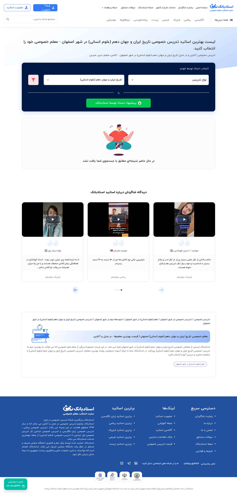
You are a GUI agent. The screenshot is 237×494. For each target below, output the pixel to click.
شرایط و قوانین (204, 451)
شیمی (165, 20)
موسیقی (111, 20)
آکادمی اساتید (164, 430)
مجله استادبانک (145, 7)
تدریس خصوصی (202, 319)
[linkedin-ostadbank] (136, 465)
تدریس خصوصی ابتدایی (46, 431)
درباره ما (208, 423)
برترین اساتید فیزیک (120, 430)
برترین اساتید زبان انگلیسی (116, 416)
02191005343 (191, 464)
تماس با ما (207, 430)
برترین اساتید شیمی (120, 437)
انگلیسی (199, 20)
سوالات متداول (128, 7)
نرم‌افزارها (125, 20)
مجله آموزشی (165, 423)
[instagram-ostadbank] (121, 465)
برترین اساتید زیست (120, 444)
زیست (154, 20)
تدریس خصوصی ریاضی (34, 427)
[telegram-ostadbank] (129, 465)
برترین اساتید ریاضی (120, 423)
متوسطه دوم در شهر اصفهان (109, 319)
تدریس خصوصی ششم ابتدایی (55, 435)
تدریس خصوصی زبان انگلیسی (77, 431)
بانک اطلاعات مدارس (160, 437)
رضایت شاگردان (185, 7)
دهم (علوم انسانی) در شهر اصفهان (141, 319)
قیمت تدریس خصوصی (159, 444)
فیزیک (176, 20)
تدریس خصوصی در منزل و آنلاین (58, 423)
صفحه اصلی (201, 7)
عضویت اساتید (164, 416)
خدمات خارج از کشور (166, 7)
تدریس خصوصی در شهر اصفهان (176, 319)
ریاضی (187, 20)
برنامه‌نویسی (141, 20)
